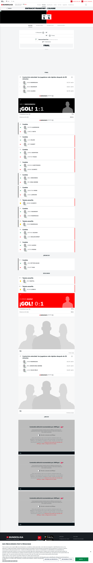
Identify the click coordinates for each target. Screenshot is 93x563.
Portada (39, 4)
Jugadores (65, 4)
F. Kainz (53, 35)
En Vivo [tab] (30, 25)
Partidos (44, 4)
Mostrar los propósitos (51, 559)
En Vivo (59, 4)
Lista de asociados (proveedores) (9, 561)
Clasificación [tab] (61, 25)
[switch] (39, 435)
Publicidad (61, 536)
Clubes (55, 4)
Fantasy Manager (88, 1)
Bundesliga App (76, 1)
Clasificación (50, 4)
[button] (85, 5)
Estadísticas (71, 4)
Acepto (81, 559)
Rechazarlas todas (67, 559)
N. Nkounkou (39, 32)
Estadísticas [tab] (50, 25)
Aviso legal (75, 536)
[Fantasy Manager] (82, 1)
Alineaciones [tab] (39, 25)
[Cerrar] (90, 551)
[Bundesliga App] (71, 1)
